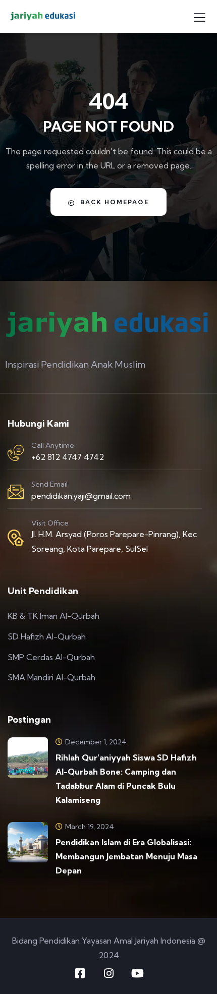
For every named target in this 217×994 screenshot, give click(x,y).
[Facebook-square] (79, 973)
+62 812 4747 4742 (67, 457)
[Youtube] (137, 973)
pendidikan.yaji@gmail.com (81, 496)
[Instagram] (108, 973)
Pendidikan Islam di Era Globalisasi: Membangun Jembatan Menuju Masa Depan (126, 856)
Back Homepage (114, 202)
